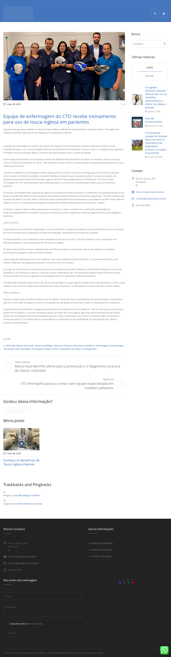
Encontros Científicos (84, 345)
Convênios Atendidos (101, 556)
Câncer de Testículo (63, 345)
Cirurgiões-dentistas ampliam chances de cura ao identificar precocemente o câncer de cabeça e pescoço (156, 97)
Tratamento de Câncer (70, 348)
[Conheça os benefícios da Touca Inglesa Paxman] (21, 439)
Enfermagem (102, 345)
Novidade (25, 348)
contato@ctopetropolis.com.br (151, 198)
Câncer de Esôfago (43, 345)
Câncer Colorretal (24, 345)
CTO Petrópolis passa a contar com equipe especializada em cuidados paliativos (67, 385)
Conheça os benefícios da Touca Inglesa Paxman (21, 462)
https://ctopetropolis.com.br (150, 191)
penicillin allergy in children (26, 495)
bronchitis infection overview (27, 503)
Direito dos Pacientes (101, 549)
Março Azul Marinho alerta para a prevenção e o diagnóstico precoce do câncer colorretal (67, 368)
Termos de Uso (35, 623)
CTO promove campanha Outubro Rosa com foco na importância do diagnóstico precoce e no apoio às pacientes (156, 142)
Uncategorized (89, 348)
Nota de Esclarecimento (153, 120)
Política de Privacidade (102, 543)
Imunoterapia (116, 345)
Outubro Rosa (51, 348)
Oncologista (37, 348)
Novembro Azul (11, 348)
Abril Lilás (10, 345)
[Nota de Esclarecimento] (137, 121)
